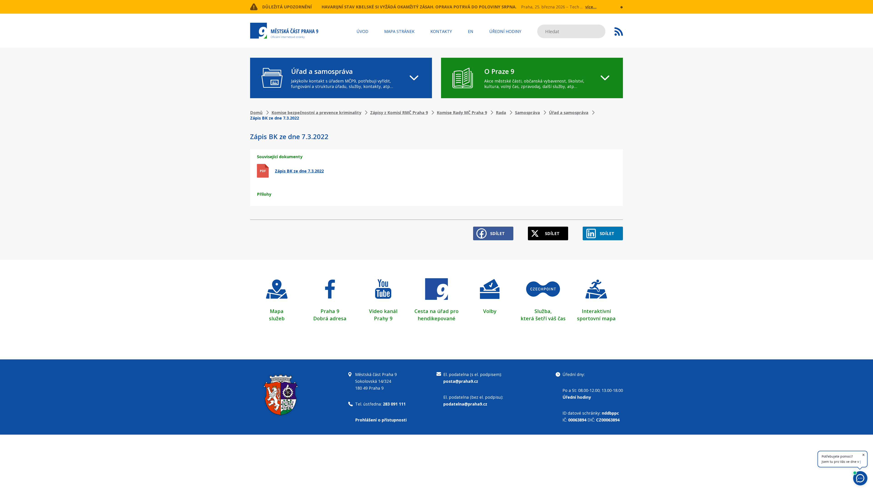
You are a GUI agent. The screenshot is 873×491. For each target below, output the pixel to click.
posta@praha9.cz (460, 381)
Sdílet (497, 233)
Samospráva (527, 112)
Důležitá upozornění (287, 7)
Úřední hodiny (505, 31)
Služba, (543, 311)
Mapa (276, 311)
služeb (277, 318)
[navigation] (341, 78)
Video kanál (383, 311)
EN (470, 31)
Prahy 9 (383, 318)
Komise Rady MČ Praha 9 (462, 112)
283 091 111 (394, 404)
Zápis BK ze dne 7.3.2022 (299, 171)
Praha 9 (330, 311)
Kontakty (441, 31)
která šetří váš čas (543, 318)
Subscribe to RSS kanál (619, 31)
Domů (256, 112)
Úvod (362, 31)
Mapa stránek (399, 31)
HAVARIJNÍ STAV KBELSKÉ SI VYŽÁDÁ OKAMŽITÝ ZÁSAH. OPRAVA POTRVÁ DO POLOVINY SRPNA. (419, 7)
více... (591, 7)
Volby (490, 311)
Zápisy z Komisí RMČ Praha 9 (399, 112)
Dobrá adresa (329, 318)
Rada (501, 112)
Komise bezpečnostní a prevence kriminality (316, 112)
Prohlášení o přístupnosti (381, 420)
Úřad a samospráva (568, 112)
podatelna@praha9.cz (465, 404)
